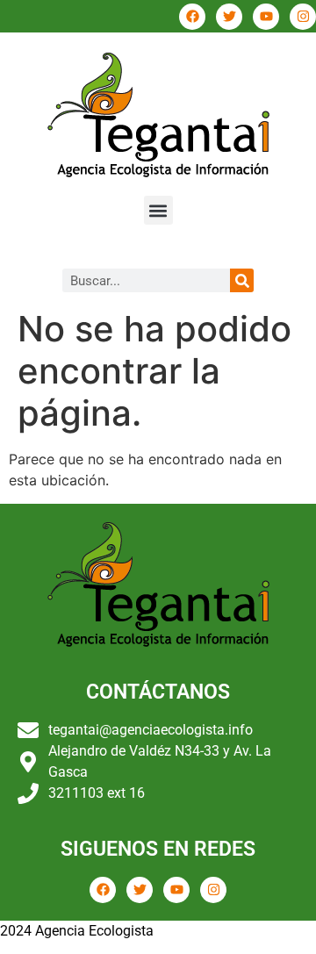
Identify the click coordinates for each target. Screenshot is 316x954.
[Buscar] (242, 280)
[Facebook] (192, 17)
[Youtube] (266, 17)
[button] (158, 210)
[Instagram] (303, 17)
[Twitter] (229, 17)
